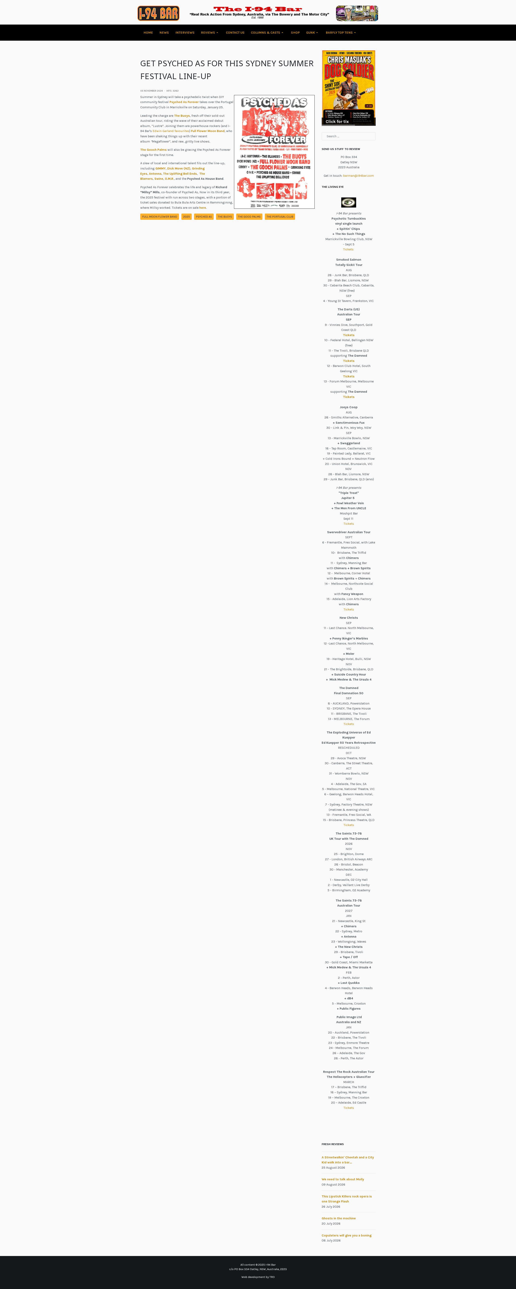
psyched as (204, 216)
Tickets (348, 249)
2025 (186, 216)
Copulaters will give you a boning (346, 1235)
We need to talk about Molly (343, 1179)
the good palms (249, 216)
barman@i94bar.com (358, 176)
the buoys (225, 216)
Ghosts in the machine (339, 1218)
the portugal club (280, 216)
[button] (210, 33)
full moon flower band (159, 216)
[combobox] (349, 136)
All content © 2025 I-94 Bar (258, 1264)
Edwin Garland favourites (171, 131)
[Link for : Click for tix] (349, 88)
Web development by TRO (258, 1277)
